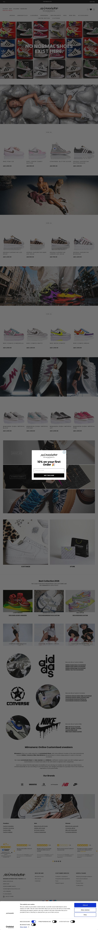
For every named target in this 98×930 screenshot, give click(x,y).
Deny (85, 914)
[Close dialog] (64, 452)
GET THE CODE (49, 475)
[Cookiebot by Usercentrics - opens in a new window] (10, 927)
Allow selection (85, 910)
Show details (23, 927)
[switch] (54, 921)
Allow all (85, 905)
